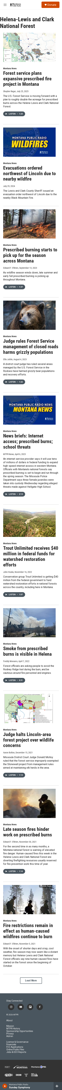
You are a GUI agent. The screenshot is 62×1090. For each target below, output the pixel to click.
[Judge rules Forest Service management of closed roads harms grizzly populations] (29, 315)
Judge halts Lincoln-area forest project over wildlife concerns (28, 740)
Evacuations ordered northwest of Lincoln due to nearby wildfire (29, 173)
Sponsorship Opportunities (19, 1031)
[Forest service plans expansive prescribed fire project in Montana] (29, 47)
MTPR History (13, 1028)
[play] (5, 1086)
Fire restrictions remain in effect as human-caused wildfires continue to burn (28, 931)
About (9, 1020)
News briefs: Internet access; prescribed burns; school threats (28, 441)
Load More (31, 980)
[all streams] (58, 1086)
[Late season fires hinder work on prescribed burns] (29, 803)
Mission (10, 1026)
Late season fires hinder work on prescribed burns (27, 832)
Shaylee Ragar (9, 91)
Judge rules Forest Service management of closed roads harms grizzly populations (30, 346)
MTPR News (8, 454)
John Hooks (8, 572)
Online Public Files (15, 1049)
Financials (11, 1044)
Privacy (10, 1034)
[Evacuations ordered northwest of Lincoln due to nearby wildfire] (29, 142)
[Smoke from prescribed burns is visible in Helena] (29, 622)
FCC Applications (14, 1047)
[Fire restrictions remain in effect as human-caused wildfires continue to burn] (29, 899)
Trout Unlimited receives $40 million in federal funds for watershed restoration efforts (30, 556)
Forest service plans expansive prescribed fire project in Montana (27, 78)
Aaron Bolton (9, 752)
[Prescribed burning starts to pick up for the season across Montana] (29, 224)
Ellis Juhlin (8, 359)
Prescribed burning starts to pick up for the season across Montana (30, 255)
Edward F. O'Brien (10, 268)
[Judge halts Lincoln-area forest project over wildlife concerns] (29, 708)
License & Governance (17, 1042)
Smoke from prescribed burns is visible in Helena (27, 651)
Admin (9, 1036)
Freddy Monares (10, 661)
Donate (51, 4)
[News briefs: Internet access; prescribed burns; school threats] (29, 410)
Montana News (10, 68)
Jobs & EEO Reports (16, 1052)
